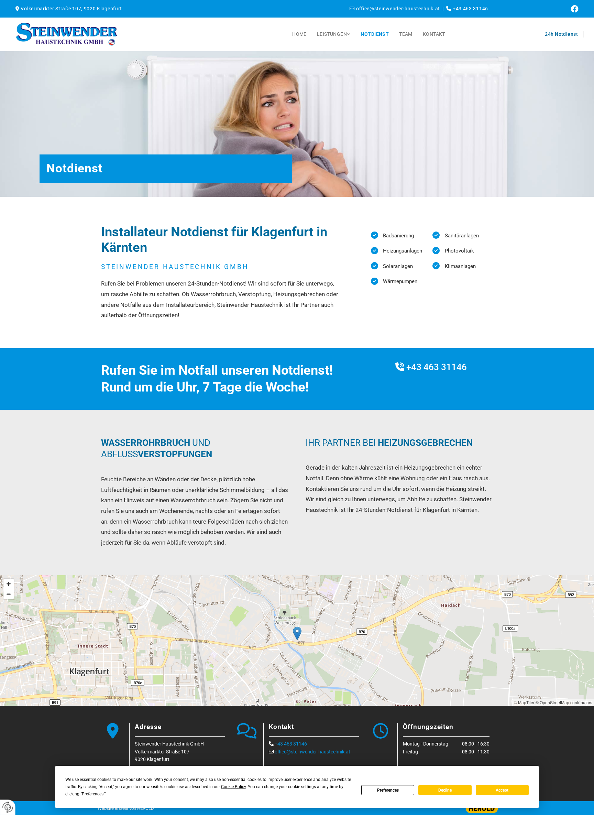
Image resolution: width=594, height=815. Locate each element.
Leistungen (332, 34)
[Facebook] (536, 9)
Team (405, 34)
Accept (502, 790)
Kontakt (434, 34)
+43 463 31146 (436, 367)
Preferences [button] (92, 794)
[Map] (297, 640)
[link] (334, 34)
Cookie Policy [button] (233, 786)
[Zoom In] (8, 584)
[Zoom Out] (8, 594)
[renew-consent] (7, 807)
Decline (445, 790)
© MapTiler (524, 702)
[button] (297, 633)
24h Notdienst (561, 34)
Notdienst (375, 34)
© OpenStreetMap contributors (564, 702)
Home (299, 34)
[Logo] (105, 34)
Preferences (388, 790)
